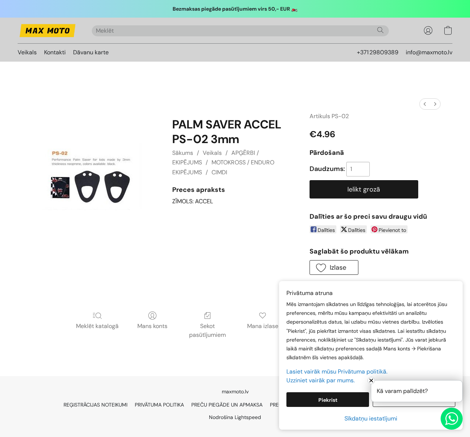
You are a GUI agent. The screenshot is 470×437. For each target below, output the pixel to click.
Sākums (182, 153)
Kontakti (55, 52)
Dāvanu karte (91, 52)
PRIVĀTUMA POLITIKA (159, 404)
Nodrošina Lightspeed (235, 417)
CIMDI (219, 172)
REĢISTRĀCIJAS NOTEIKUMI (95, 404)
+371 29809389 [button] (377, 52)
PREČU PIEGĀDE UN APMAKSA (227, 404)
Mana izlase (262, 326)
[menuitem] (425, 104)
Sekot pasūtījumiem (207, 330)
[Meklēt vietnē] (380, 30)
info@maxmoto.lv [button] (429, 52)
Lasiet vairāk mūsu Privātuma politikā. (336, 371)
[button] (47, 30)
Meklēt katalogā (97, 326)
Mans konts (152, 326)
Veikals (27, 52)
